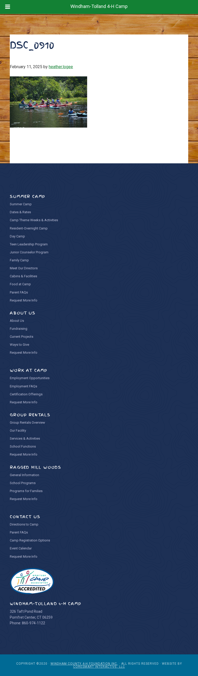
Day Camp (17, 236)
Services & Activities (25, 438)
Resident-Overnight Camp (29, 228)
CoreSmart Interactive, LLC (99, 667)
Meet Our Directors (24, 268)
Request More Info (23, 300)
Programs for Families (26, 491)
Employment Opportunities (30, 378)
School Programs (23, 483)
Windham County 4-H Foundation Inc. (84, 663)
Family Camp (19, 260)
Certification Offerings (26, 394)
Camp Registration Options (30, 540)
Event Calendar (21, 548)
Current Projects (21, 337)
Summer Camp (21, 204)
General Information (24, 475)
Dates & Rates (20, 212)
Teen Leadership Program (29, 244)
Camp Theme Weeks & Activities (34, 220)
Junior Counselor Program (29, 252)
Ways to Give (19, 344)
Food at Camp (20, 284)
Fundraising (18, 329)
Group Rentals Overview (27, 422)
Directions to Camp (24, 524)
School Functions (23, 446)
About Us (17, 321)
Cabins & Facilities (23, 276)
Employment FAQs (23, 386)
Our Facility (18, 430)
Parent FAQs (19, 292)
